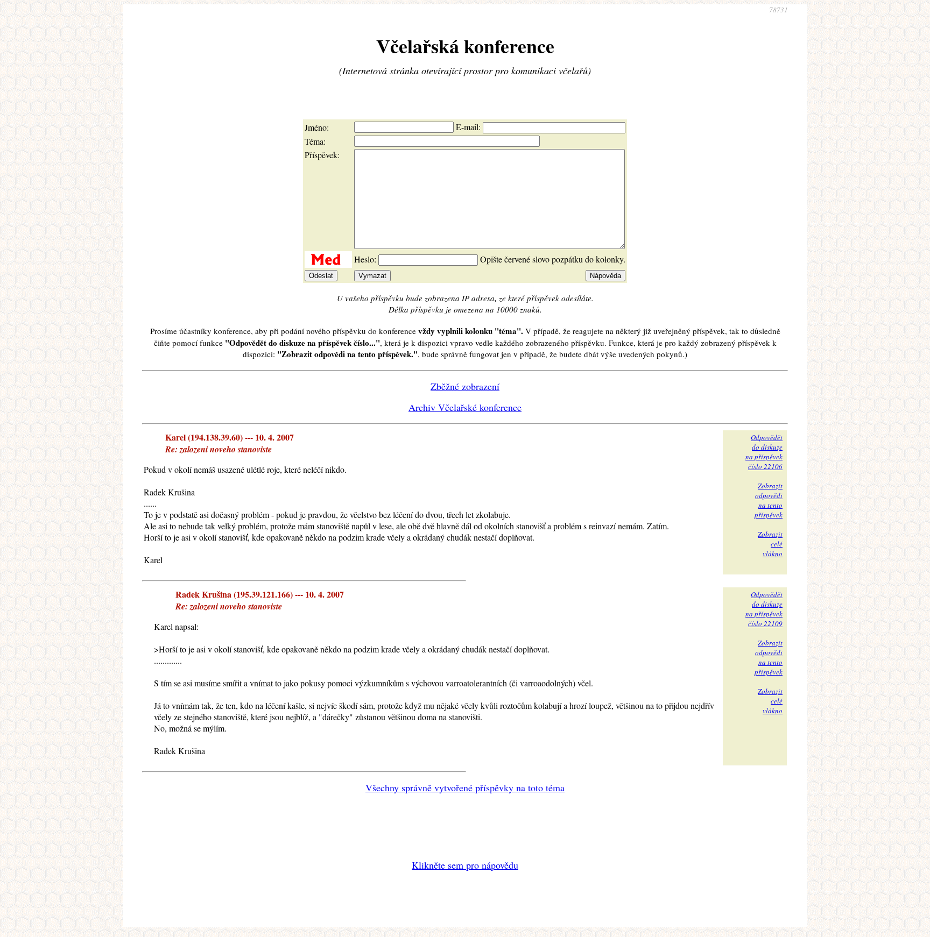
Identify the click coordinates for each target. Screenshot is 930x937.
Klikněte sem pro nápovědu (465, 864)
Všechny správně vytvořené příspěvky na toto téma (465, 787)
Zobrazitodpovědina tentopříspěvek (769, 500)
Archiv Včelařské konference (465, 407)
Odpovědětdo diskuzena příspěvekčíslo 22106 (764, 451)
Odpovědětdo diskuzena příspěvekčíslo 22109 (764, 609)
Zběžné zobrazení (465, 386)
